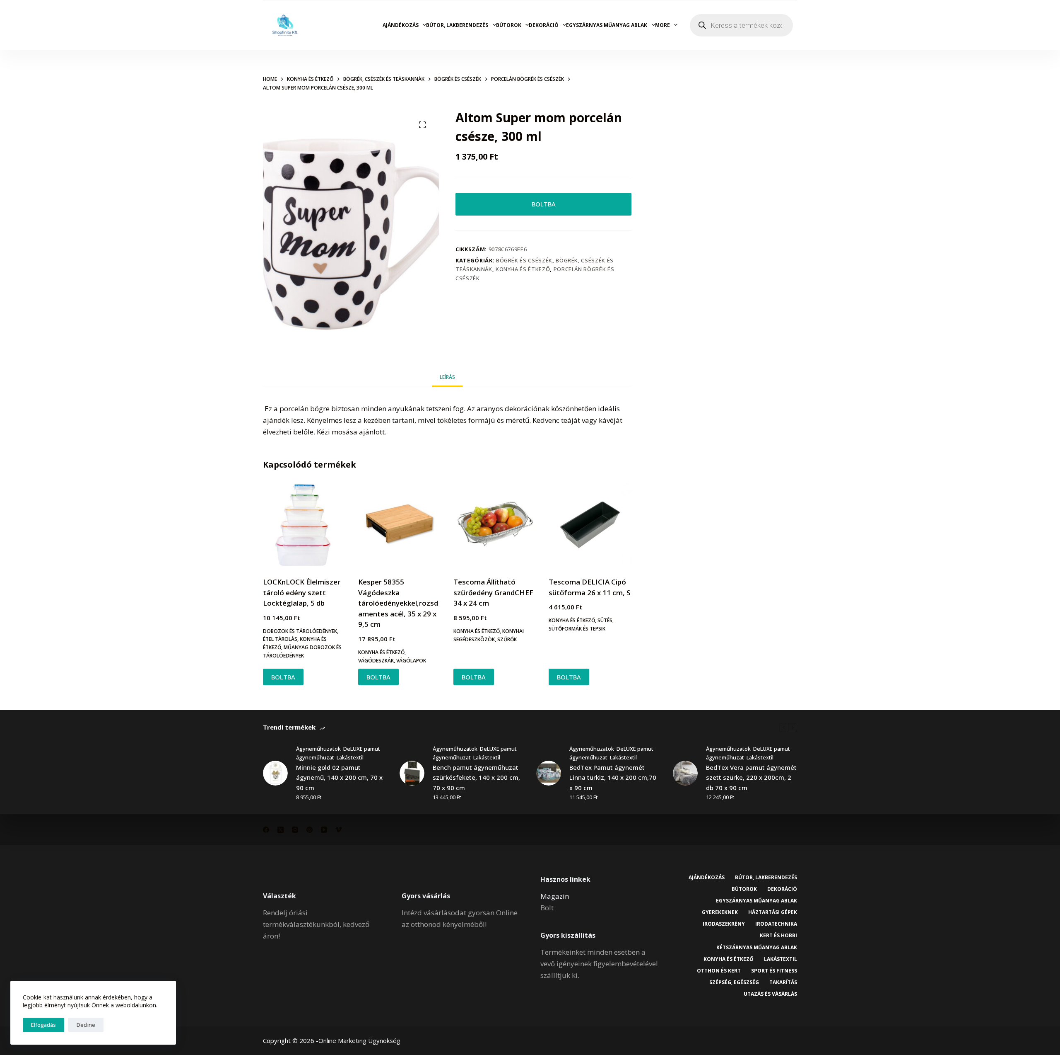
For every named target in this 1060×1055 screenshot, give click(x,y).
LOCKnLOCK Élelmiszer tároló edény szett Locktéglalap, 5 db (301, 592)
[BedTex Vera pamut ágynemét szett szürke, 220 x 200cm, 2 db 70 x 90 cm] (685, 773)
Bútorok (508, 25)
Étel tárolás (280, 639)
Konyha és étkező (523, 269)
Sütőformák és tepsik (577, 628)
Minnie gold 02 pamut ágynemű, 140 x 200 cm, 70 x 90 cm (339, 777)
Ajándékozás (401, 25)
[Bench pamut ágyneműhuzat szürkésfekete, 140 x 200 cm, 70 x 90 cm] (412, 773)
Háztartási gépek (772, 912)
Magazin (554, 896)
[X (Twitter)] (280, 830)
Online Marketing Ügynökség (359, 1040)
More (662, 25)
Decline (86, 1024)
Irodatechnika (776, 924)
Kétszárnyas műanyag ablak (756, 947)
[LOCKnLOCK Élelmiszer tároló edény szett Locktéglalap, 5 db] (304, 524)
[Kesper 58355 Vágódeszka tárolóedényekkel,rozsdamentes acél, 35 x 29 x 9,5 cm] (399, 524)
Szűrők (507, 639)
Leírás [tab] (447, 377)
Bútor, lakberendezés (457, 25)
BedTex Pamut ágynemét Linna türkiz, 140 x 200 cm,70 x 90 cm (612, 777)
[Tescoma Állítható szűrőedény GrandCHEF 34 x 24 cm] (494, 524)
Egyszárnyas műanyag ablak (606, 25)
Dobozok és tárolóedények (300, 631)
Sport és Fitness (774, 971)
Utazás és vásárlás (770, 994)
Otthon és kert (719, 971)
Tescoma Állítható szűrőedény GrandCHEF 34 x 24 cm (493, 592)
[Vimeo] (338, 830)
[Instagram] (295, 830)
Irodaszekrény (724, 924)
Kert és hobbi (778, 935)
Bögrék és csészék (524, 260)
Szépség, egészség (734, 982)
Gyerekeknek (720, 912)
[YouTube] (324, 830)
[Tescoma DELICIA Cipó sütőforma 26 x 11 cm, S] (590, 524)
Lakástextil (350, 757)
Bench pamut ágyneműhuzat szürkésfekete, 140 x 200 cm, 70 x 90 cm (476, 777)
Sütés (604, 620)
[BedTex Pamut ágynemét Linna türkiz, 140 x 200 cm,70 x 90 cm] (548, 773)
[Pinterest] (309, 830)
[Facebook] (266, 830)
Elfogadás (43, 1024)
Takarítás (783, 982)
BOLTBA (544, 204)
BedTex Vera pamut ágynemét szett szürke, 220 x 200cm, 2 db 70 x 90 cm (751, 777)
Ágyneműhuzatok (318, 748)
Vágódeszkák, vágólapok (392, 660)
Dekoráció (544, 25)
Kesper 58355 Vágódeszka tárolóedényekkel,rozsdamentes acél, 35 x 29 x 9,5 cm (398, 603)
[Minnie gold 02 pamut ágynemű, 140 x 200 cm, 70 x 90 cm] (275, 773)
